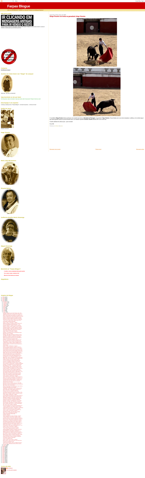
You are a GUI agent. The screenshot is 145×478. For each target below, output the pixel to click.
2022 (3, 446)
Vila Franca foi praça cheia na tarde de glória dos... (12, 369)
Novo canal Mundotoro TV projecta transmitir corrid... (12, 340)
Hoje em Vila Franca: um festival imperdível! (10, 390)
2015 (3, 455)
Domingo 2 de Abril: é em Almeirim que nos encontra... (12, 400)
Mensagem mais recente (55, 149)
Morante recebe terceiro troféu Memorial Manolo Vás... (12, 355)
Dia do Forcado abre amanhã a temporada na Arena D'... (13, 418)
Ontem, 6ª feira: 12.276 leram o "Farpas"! (10, 410)
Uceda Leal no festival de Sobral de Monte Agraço (12, 374)
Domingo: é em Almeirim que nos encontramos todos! (12, 332)
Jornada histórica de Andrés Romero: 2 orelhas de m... (12, 379)
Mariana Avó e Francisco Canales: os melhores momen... (13, 393)
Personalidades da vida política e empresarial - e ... (12, 430)
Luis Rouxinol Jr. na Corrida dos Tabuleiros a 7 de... (12, 356)
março (4, 311)
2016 (3, 454)
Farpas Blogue (18, 6)
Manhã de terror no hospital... (8, 333)
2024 (3, 299)
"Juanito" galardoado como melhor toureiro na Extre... (12, 406)
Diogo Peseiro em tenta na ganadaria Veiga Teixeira (12, 352)
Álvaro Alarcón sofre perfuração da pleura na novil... (12, 372)
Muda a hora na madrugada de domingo (10, 412)
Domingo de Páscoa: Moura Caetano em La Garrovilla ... (13, 319)
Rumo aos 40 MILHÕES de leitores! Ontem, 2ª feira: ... (12, 362)
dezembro (5, 301)
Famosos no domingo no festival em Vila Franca (11, 361)
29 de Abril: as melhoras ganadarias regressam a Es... (12, 398)
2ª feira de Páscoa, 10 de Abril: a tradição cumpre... (12, 416)
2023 (3, 300)
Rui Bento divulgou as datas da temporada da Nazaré (12, 328)
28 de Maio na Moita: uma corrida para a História (11, 411)
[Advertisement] (61, 138)
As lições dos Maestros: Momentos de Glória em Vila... (12, 367)
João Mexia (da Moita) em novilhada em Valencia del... (12, 335)
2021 (3, 448)
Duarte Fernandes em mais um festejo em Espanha (12, 436)
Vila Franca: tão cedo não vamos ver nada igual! (11, 380)
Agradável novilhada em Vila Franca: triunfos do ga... (12, 397)
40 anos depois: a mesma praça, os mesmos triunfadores (13, 363)
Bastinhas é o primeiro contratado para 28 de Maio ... (12, 336)
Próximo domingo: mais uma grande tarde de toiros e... (12, 366)
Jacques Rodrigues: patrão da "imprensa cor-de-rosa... (12, 429)
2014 (3, 456)
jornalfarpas (10, 468)
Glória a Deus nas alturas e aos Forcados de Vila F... (12, 373)
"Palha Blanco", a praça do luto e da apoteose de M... (12, 341)
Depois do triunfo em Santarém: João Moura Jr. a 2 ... (12, 431)
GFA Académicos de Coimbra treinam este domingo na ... (13, 432)
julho (4, 307)
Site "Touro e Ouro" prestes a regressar (10, 404)
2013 (3, 457)
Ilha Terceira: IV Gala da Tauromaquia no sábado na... (12, 433)
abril (4, 310)
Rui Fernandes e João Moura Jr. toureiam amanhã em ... (13, 402)
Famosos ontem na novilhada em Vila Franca (11, 391)
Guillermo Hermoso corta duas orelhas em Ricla (11, 359)
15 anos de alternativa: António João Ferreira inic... (12, 360)
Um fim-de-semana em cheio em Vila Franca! (11, 427)
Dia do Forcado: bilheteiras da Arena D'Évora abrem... (12, 443)
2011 (3, 460)
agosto (4, 306)
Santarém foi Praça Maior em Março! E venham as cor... (12, 378)
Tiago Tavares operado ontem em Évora (10, 330)
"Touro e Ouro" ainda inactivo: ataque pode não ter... (12, 320)
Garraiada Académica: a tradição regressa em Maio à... (12, 327)
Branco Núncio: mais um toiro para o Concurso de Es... (12, 440)
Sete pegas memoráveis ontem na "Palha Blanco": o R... (13, 371)
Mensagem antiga (140, 149)
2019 (3, 450)
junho (4, 308)
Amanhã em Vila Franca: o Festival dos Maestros (11, 399)
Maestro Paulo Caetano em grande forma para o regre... (13, 434)
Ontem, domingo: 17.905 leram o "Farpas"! (10, 375)
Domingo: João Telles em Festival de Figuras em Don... (12, 334)
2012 (3, 458)
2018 (3, 451)
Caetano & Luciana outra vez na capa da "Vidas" (11, 408)
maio (4, 309)
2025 (3, 298)
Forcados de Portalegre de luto (8, 441)
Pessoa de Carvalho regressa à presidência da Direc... (12, 318)
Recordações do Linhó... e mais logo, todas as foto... (12, 365)
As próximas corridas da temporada (9, 321)
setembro (5, 305)
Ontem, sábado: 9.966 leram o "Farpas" (10, 394)
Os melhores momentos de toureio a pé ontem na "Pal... (13, 392)
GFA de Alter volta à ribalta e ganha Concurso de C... (12, 389)
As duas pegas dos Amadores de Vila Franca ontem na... (13, 395)
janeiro (4, 445)
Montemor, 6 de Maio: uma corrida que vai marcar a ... (12, 401)
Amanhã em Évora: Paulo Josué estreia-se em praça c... (13, 417)
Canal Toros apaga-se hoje (7, 438)
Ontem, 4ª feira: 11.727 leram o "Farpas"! (10, 331)
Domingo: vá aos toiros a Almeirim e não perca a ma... (12, 339)
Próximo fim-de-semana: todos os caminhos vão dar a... (12, 442)
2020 (3, 449)
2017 (3, 452)
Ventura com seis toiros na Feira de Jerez (10, 338)
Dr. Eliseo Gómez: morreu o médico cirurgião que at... (12, 342)
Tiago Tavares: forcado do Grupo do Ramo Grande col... (13, 376)
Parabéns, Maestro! (6, 414)
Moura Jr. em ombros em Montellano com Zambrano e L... (13, 377)
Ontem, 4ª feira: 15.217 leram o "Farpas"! (10, 439)
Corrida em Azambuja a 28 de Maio (9, 413)
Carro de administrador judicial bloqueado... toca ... (12, 324)
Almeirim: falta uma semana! (8, 381)
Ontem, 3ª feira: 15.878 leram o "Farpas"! (10, 345)
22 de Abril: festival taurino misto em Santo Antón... (12, 354)
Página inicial (98, 149)
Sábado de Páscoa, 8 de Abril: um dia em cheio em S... (12, 323)
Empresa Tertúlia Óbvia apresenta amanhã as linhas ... (12, 317)
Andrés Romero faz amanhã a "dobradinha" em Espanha (13, 407)
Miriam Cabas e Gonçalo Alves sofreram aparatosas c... (12, 396)
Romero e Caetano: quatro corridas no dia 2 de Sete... (12, 326)
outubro (4, 304)
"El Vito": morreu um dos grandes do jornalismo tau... (12, 409)
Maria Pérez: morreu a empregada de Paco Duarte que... (13, 357)
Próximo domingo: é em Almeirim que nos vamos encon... (13, 368)
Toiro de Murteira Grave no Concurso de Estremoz (11, 435)
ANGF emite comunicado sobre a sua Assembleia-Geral (12, 358)
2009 (3, 462)
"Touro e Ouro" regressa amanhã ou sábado (11, 428)
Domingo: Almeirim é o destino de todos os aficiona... (12, 325)
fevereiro (5, 444)
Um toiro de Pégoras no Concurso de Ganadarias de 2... (13, 405)
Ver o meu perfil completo (11, 470)
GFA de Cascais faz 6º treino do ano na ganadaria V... (12, 337)
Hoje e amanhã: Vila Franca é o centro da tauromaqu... (12, 403)
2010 (3, 461)
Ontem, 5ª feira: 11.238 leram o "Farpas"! (10, 322)
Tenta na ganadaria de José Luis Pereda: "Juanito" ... (12, 415)
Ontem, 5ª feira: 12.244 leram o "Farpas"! (10, 426)
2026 (3, 297)
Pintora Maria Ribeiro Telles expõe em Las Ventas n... (12, 329)
